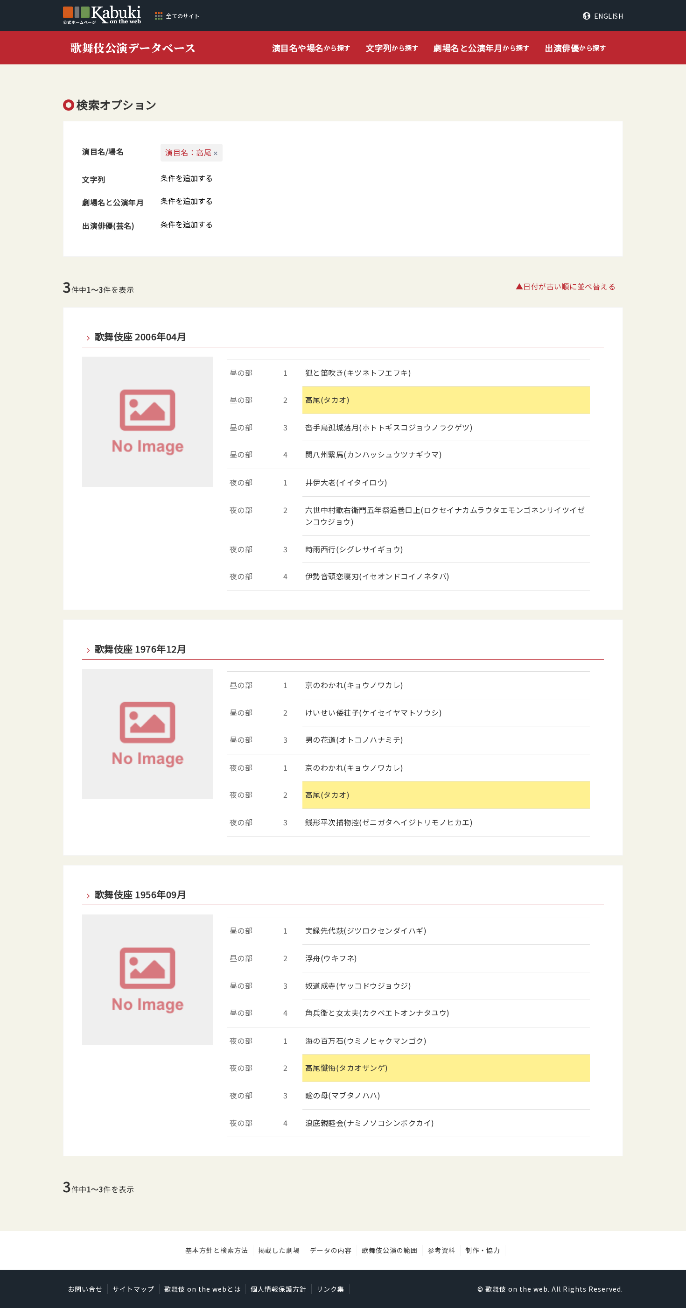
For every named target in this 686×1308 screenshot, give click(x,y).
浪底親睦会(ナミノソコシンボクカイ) (369, 1122)
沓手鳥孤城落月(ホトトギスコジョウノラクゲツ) (389, 427)
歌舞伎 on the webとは (202, 1289)
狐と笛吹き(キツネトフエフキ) (358, 372)
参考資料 (441, 1250)
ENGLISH (608, 16)
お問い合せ (85, 1289)
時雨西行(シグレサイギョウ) (354, 549)
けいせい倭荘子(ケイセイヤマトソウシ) (373, 712)
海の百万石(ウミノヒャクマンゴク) (366, 1040)
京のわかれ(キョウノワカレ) (354, 684)
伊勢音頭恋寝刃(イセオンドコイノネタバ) (377, 576)
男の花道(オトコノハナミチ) (354, 739)
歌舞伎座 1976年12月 (140, 648)
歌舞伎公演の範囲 (390, 1250)
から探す (311, 48)
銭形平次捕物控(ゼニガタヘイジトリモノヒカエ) (389, 822)
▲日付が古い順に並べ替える (566, 286)
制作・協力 (482, 1250)
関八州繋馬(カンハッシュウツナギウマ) (373, 454)
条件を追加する (187, 177)
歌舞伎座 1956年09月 (140, 894)
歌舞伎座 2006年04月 (140, 336)
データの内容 (331, 1250)
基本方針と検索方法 (216, 1250)
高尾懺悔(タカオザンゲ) (346, 1067)
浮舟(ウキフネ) (331, 957)
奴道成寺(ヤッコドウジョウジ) (358, 985)
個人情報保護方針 (279, 1289)
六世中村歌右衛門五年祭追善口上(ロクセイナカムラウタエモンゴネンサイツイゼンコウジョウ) (445, 515)
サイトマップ (133, 1289)
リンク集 (330, 1289)
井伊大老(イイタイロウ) (346, 482)
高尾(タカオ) (327, 399)
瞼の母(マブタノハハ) (343, 1095)
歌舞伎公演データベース (133, 47)
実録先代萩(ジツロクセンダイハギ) (366, 930)
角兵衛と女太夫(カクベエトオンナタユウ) (377, 1012)
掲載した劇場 (279, 1250)
